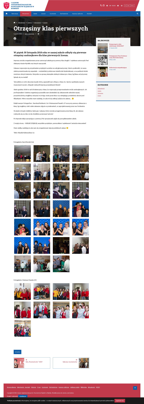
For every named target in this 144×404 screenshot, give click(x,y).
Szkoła (35, 14)
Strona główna (11, 387)
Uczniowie (53, 14)
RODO (114, 6)
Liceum (43, 14)
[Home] (14, 23)
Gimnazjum (37, 23)
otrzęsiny (17, 352)
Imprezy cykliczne (77, 14)
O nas (39, 387)
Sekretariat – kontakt (23, 387)
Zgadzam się (120, 401)
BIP (110, 6)
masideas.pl (23, 396)
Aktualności (25, 14)
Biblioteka (84, 387)
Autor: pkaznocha (29, 34)
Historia (33, 387)
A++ (132, 6)
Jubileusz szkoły (75, 387)
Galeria (30, 23)
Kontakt (89, 14)
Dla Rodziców (64, 14)
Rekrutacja (15, 14)
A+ (128, 6)
